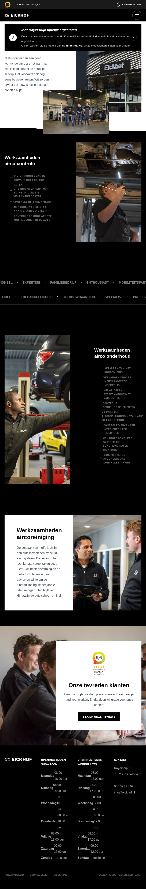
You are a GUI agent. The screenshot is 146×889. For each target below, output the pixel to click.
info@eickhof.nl (124, 792)
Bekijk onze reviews (99, 716)
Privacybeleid (14, 874)
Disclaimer (61, 874)
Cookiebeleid (39, 874)
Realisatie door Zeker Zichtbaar (119, 874)
